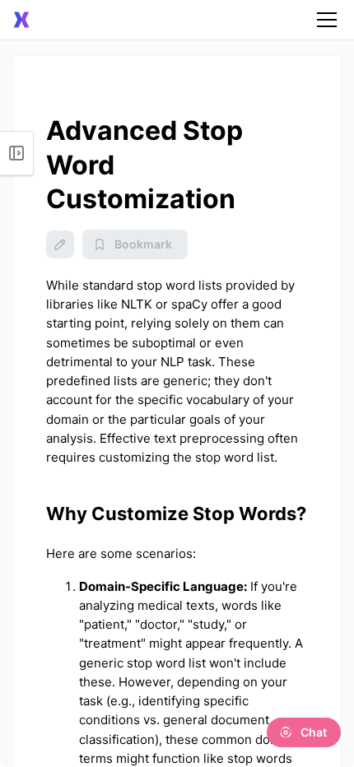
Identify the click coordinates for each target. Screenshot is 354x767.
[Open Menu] (17, 153)
